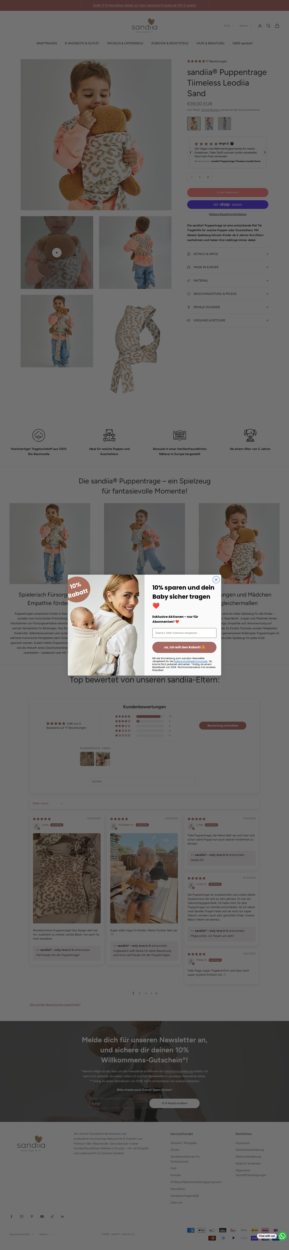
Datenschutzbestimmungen (191, 661)
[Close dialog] (216, 579)
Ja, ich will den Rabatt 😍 (184, 647)
